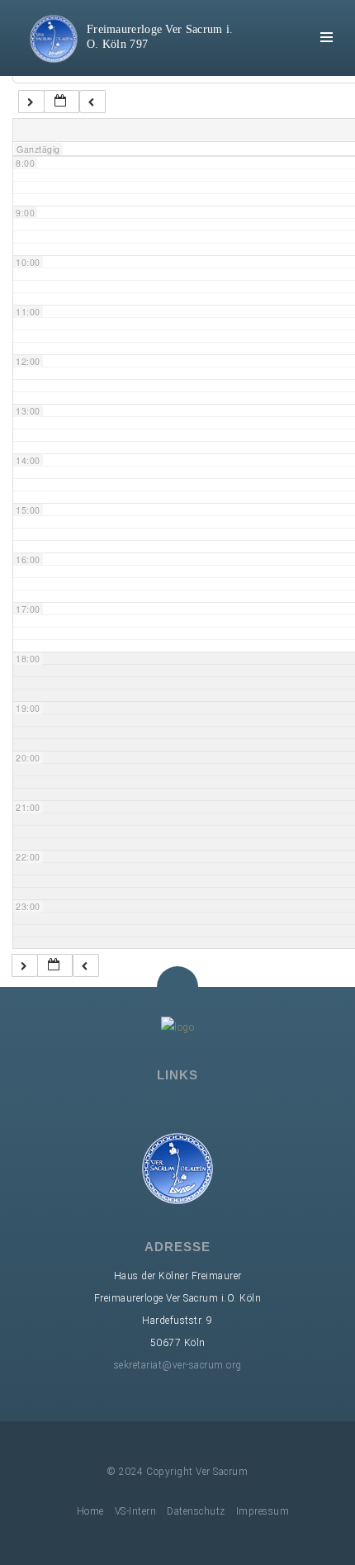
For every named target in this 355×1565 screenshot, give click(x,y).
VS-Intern (136, 1511)
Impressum (263, 1511)
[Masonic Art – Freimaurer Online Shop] (237, 1107)
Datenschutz (196, 1511)
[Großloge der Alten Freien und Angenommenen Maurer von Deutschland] (118, 1107)
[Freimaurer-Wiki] (166, 1107)
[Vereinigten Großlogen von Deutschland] (142, 1107)
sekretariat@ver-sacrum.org (178, 1365)
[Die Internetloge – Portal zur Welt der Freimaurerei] (190, 1107)
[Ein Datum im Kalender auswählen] (61, 102)
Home (90, 1511)
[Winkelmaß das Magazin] (214, 1107)
